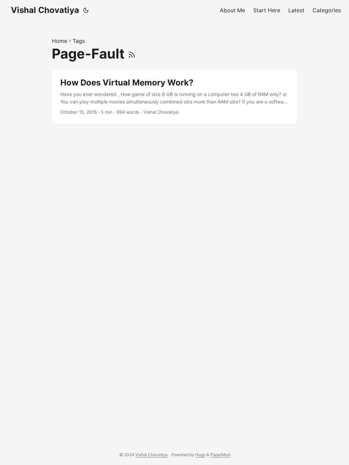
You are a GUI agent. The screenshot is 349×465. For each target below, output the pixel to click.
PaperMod (220, 454)
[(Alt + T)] (86, 10)
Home (59, 40)
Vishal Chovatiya (45, 10)
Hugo (200, 454)
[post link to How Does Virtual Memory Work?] (174, 96)
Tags (79, 40)
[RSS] (132, 53)
